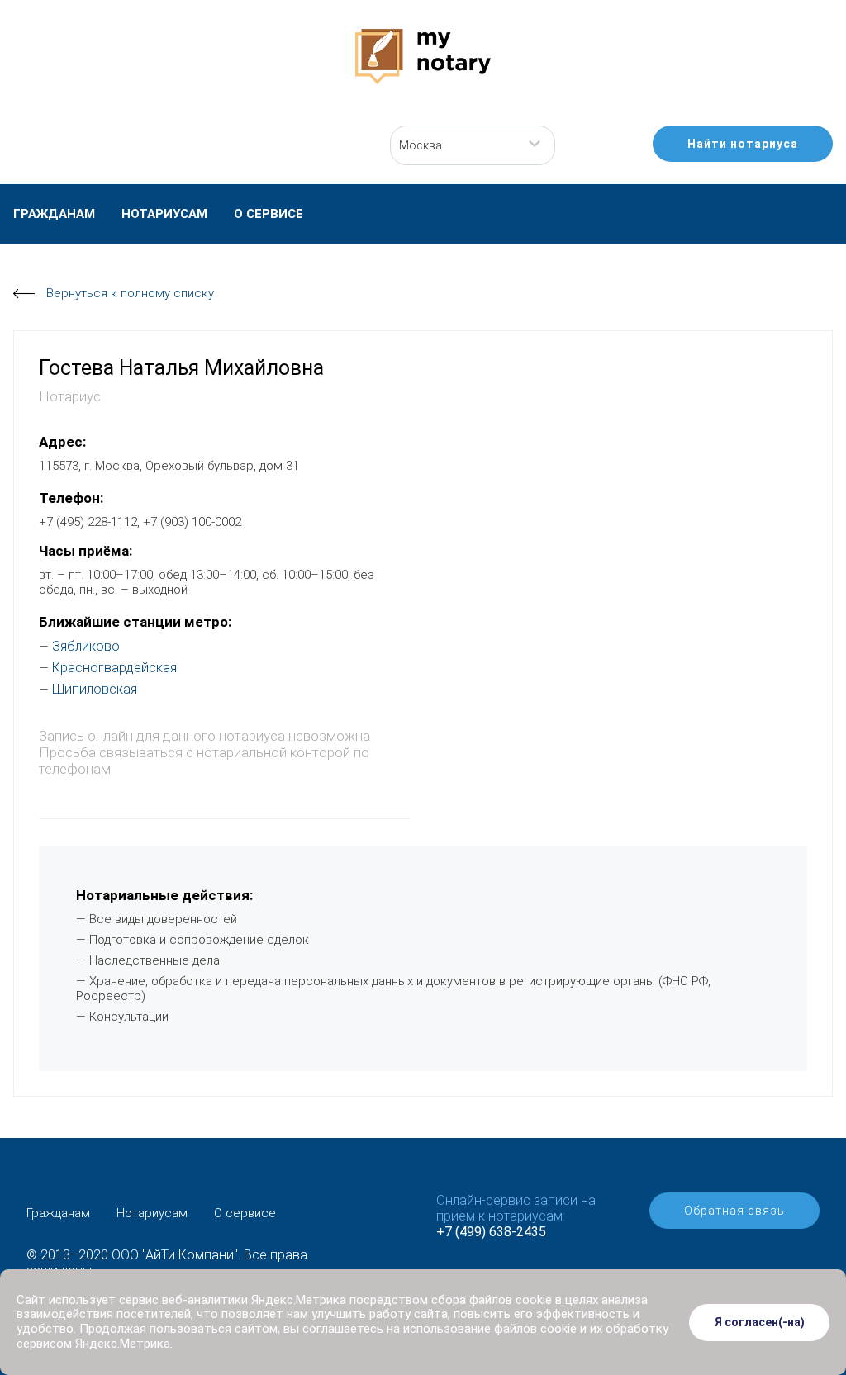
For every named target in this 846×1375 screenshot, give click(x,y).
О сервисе (268, 213)
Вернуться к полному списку (130, 293)
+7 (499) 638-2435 (491, 1232)
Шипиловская (94, 689)
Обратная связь (734, 1210)
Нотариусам (164, 213)
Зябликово (86, 646)
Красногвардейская (114, 668)
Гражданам (54, 213)
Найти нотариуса (742, 143)
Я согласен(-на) (760, 1322)
